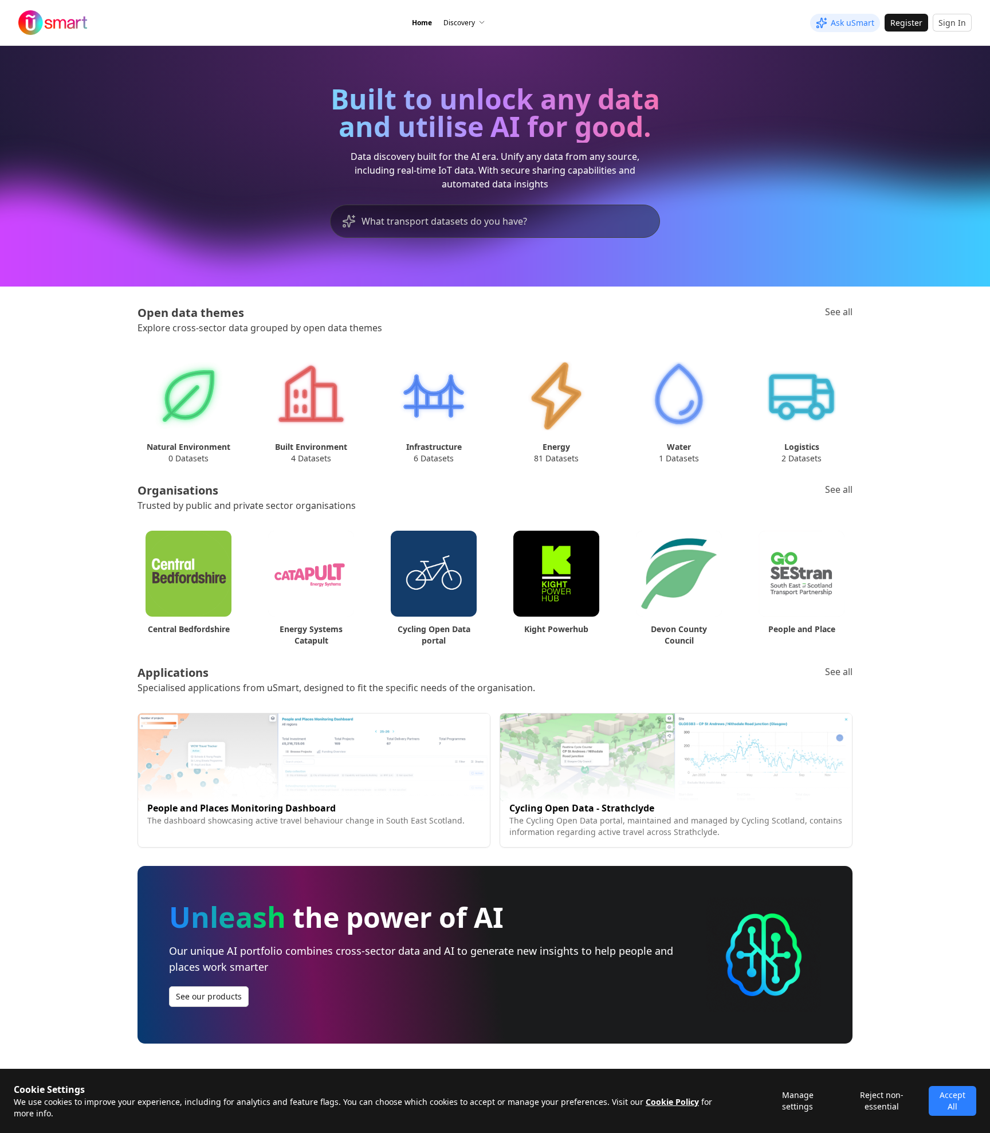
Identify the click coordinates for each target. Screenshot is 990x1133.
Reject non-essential (881, 1100)
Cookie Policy (672, 1101)
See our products (209, 996)
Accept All (952, 1100)
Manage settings (798, 1100)
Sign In (952, 22)
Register (906, 22)
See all (838, 311)
